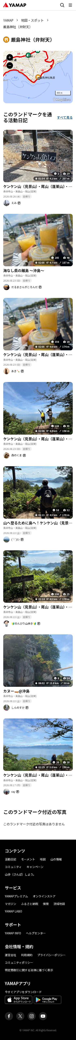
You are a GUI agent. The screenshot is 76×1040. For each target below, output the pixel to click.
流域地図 (59, 904)
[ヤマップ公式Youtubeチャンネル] (43, 1016)
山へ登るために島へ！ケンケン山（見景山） (39, 522)
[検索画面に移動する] (62, 5)
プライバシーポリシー (51, 955)
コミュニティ (13, 867)
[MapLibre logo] (62, 99)
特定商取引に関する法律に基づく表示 (29, 970)
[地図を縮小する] (9, 65)
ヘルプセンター (36, 933)
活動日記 (10, 859)
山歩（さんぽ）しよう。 (20, 874)
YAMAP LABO (13, 911)
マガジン (10, 904)
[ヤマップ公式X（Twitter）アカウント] (20, 1016)
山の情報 (56, 859)
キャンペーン (35, 867)
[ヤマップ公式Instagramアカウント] (32, 1016)
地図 (43, 859)
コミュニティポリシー (19, 962)
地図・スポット (32, 20)
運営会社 (10, 955)
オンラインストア (44, 896)
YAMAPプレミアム (16, 896)
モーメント (28, 859)
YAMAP (8, 20)
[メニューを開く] (70, 5)
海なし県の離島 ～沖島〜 (23, 270)
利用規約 (26, 955)
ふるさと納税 (29, 904)
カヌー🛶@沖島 (16, 691)
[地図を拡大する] (9, 57)
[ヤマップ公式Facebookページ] (9, 1016)
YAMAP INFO (13, 933)
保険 (46, 904)
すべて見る (65, 117)
